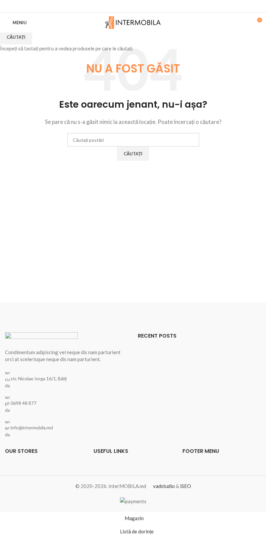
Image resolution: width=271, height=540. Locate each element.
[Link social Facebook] (133, 6)
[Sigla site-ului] (133, 22)
